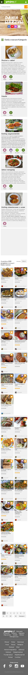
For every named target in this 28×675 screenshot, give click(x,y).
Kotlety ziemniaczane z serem (13, 207)
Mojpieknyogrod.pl (20, 654)
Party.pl (13, 644)
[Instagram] (15, 26)
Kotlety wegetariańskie (10, 134)
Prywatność (6, 633)
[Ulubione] (11, 269)
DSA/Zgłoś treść (14, 636)
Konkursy (14, 633)
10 (10, 616)
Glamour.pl (21, 649)
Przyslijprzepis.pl (8, 654)
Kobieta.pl (8, 652)
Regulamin (21, 633)
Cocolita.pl (17, 657)
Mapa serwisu (7, 635)
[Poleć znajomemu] (19, 26)
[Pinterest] (12, 26)
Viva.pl (7, 644)
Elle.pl (17, 647)
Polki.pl (13, 642)
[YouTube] (23, 665)
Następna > (22, 616)
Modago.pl (20, 644)
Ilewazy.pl (11, 647)
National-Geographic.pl (10, 649)
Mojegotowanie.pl (18, 652)
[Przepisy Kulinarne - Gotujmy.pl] (11, 1)
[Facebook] (9, 26)
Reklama (22, 635)
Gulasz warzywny (8, 170)
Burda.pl (10, 657)
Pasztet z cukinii (8, 60)
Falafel (4, 96)
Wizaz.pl (7, 642)
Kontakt (15, 635)
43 (15, 616)
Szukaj (26, 6)
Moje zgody (19, 631)
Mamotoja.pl (20, 642)
